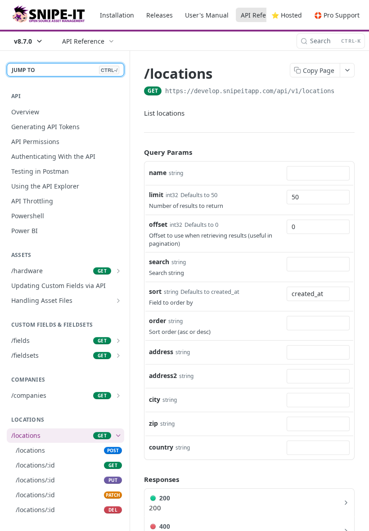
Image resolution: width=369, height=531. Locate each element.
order (157, 320)
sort (155, 291)
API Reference (262, 15)
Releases (159, 15)
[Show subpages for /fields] (118, 340)
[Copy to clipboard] (343, 91)
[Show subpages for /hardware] (118, 270)
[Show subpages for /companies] (118, 395)
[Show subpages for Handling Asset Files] (118, 300)
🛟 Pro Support (337, 15)
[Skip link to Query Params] (137, 152)
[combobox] (318, 173)
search (159, 261)
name (157, 172)
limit (156, 194)
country (161, 447)
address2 (163, 375)
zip (153, 423)
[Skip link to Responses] (137, 479)
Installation (117, 15)
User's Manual (207, 15)
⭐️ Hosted (286, 15)
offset (158, 224)
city (154, 399)
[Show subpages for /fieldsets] (118, 355)
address (161, 351)
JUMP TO (64, 70)
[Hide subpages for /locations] (118, 435)
